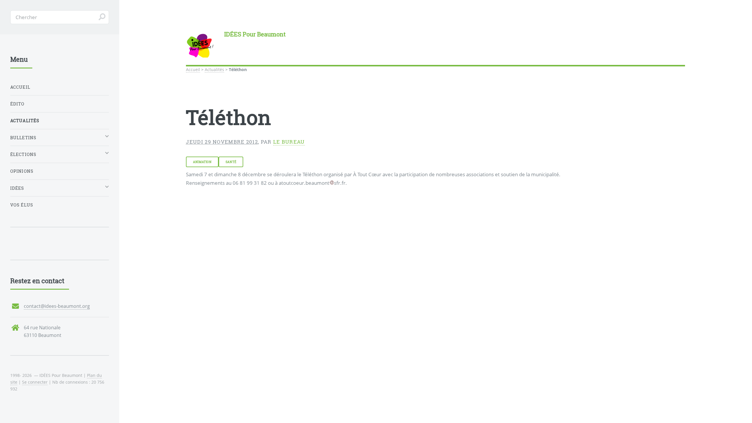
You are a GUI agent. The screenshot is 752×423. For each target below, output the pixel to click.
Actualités (214, 69)
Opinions (21, 171)
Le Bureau (289, 141)
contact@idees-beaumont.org (57, 306)
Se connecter (35, 382)
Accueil (193, 69)
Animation (202, 162)
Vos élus (21, 205)
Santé (231, 162)
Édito (17, 104)
